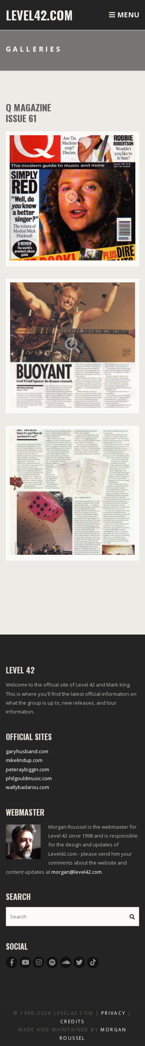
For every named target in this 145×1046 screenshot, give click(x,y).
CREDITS (72, 1021)
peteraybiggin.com (27, 769)
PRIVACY (113, 1013)
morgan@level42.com (76, 871)
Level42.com (39, 15)
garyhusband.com (27, 751)
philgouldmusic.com (29, 778)
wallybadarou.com (27, 787)
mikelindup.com (24, 760)
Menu (127, 14)
